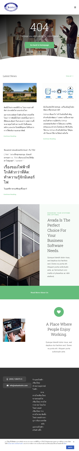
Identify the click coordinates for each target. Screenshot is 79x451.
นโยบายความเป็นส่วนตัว (15, 443)
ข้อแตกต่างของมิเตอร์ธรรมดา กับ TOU (19, 150)
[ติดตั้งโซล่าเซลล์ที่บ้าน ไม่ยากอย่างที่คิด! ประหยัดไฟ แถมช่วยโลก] (20, 92)
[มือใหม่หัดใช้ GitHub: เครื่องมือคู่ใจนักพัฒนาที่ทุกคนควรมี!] (59, 92)
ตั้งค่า (65, 443)
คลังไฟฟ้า (37, 424)
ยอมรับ (70, 447)
